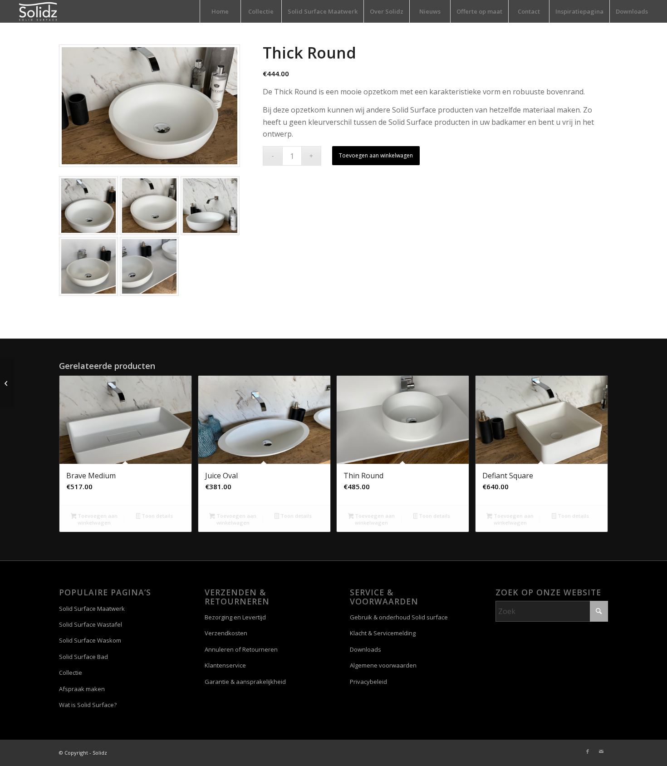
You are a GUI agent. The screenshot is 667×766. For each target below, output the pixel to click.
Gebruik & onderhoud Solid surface (399, 617)
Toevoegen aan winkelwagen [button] (97, 519)
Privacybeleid (368, 682)
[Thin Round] (7, 383)
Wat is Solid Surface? (88, 705)
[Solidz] (38, 11)
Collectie (70, 672)
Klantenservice (225, 665)
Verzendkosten (226, 633)
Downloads (365, 649)
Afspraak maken (82, 689)
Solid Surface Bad (83, 657)
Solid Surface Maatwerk (92, 608)
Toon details (156, 515)
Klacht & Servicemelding (383, 633)
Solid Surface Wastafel (90, 624)
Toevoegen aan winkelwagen (376, 155)
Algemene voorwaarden (383, 665)
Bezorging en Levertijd (235, 617)
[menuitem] (220, 11)
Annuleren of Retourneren (241, 649)
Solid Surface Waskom (90, 640)
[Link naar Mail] (601, 751)
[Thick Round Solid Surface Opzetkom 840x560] (149, 105)
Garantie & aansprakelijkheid (245, 682)
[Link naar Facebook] (587, 751)
